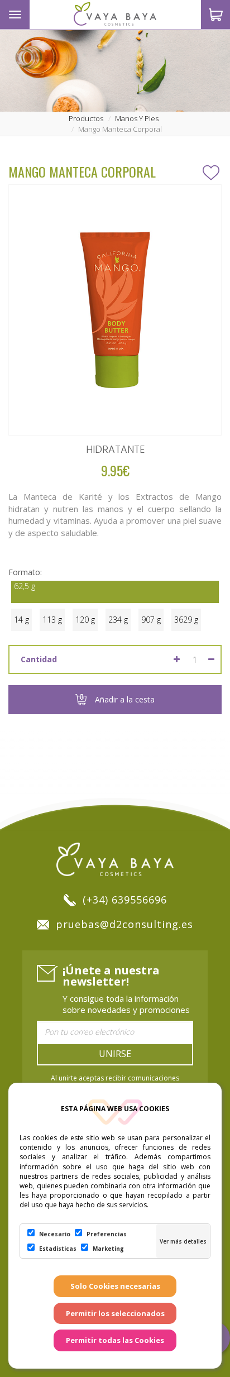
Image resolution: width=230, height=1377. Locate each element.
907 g (151, 619)
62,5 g (24, 586)
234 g (118, 619)
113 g (52, 619)
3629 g (186, 619)
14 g (21, 619)
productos (86, 118)
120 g (85, 619)
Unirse (115, 1054)
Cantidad (39, 659)
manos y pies (137, 118)
